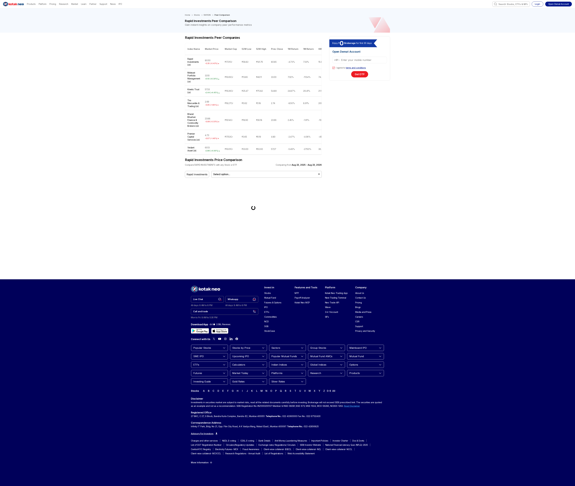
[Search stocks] (495, 4)
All (333, 390)
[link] (207, 299)
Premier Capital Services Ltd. (193, 136)
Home (187, 15)
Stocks (197, 15)
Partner (93, 4)
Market (74, 4)
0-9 (329, 390)
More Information (200, 462)
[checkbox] (333, 68)
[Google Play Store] (200, 331)
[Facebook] (236, 338)
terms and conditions (356, 67)
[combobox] (511, 4)
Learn (83, 4)
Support (103, 4)
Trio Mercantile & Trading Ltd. (193, 103)
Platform (42, 4)
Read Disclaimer (352, 406)
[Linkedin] (231, 338)
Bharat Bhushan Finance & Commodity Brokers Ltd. (193, 120)
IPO (120, 4)
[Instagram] (225, 338)
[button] (558, 4)
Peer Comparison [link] (222, 15)
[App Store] (220, 331)
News (113, 4)
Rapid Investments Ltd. (193, 62)
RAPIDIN (207, 15)
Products (31, 4)
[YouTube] (219, 338)
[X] (213, 338)
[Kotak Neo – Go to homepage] (13, 4)
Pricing (52, 4)
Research (63, 4)
